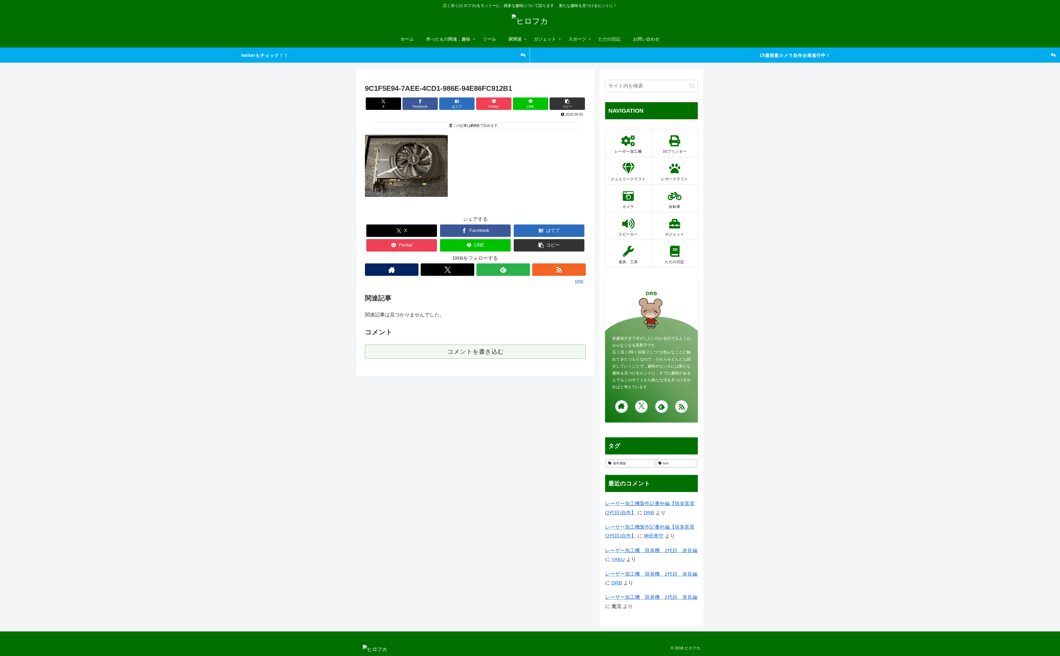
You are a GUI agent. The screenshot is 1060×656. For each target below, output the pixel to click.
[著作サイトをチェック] (391, 269)
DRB (651, 293)
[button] (567, 103)
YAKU (618, 559)
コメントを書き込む (475, 351)
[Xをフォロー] (447, 269)
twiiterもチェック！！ (264, 55)
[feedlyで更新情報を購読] (503, 269)
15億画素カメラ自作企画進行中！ (795, 55)
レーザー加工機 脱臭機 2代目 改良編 (651, 550)
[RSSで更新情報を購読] (559, 269)
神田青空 (654, 536)
